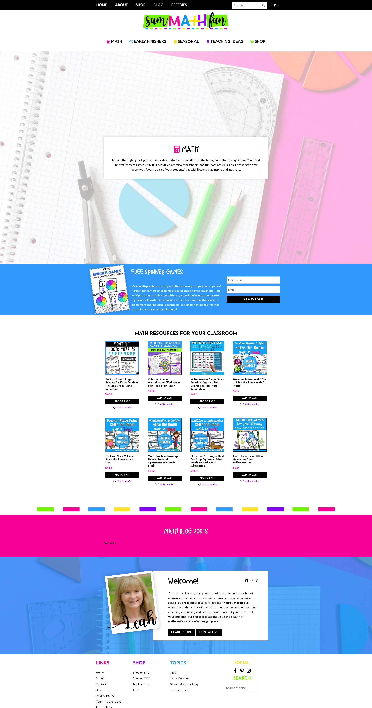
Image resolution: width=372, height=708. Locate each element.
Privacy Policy (105, 695)
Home (101, 5)
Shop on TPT (141, 678)
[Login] (270, 5)
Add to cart (122, 401)
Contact (101, 684)
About (121, 5)
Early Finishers (180, 678)
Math (173, 672)
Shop (140, 5)
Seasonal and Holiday (184, 684)
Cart (136, 690)
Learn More (181, 632)
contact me (209, 632)
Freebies (179, 5)
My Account (141, 684)
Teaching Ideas (180, 690)
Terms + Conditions (108, 701)
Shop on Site (141, 672)
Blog (158, 5)
